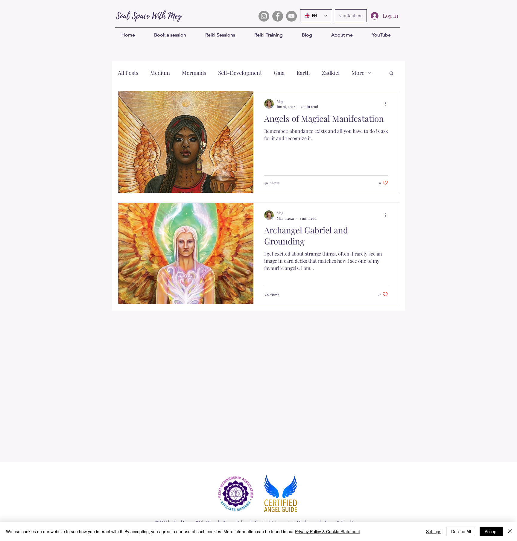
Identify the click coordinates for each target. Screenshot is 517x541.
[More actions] (387, 103)
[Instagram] (263, 16)
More (358, 72)
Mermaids (194, 72)
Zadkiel (331, 72)
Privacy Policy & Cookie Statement (327, 531)
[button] (391, 74)
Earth (303, 72)
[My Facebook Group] (277, 16)
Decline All (461, 531)
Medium (160, 72)
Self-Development (240, 72)
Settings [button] (433, 531)
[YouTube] (291, 16)
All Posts (128, 72)
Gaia (279, 72)
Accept (491, 531)
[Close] (509, 531)
